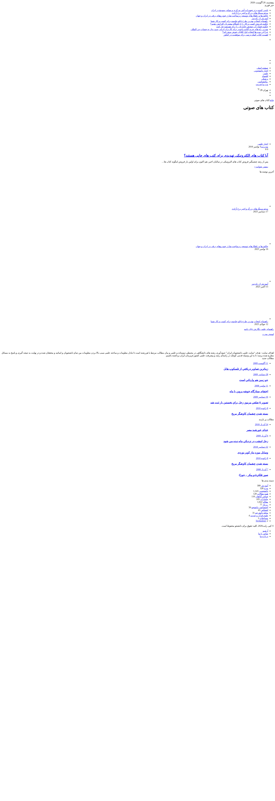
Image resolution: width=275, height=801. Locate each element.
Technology (261, 521)
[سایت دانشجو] (254, 55)
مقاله (265, 502)
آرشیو (265, 531)
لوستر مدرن (268, 334)
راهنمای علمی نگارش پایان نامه (259, 329)
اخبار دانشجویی (261, 70)
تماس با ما (263, 533)
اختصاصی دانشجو (260, 507)
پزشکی (264, 79)
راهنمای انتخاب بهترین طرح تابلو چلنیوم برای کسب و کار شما (239, 21)
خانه (272, 100)
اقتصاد (265, 76)
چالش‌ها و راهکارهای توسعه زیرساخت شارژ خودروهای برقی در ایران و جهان (232, 15)
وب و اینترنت (262, 84)
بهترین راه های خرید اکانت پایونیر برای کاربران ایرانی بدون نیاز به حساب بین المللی (229, 29)
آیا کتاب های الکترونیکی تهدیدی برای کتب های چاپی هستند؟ (226, 155)
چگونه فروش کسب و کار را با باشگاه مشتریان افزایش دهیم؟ (239, 24)
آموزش (264, 485)
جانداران (264, 499)
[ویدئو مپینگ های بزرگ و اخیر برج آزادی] (240, 206)
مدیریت (264, 146)
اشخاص (264, 510)
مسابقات (264, 518)
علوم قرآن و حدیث (259, 515)
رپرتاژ (265, 504)
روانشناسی (263, 81)
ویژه (266, 488)
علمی (265, 73)
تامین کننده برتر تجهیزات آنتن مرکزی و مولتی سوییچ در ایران (239, 10)
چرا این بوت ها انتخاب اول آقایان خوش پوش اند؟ (245, 32)
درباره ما (264, 536)
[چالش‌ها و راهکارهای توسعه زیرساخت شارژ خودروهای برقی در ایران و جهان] (240, 243)
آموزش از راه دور (260, 18)
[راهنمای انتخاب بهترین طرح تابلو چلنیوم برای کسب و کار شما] (240, 318)
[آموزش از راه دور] (240, 281)
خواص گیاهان (262, 496)
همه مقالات (262, 494)
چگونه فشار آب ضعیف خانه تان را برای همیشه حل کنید (242, 26)
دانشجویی (263, 491)
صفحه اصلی (262, 68)
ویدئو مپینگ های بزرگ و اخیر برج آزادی (250, 13)
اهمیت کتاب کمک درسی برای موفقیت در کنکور (245, 35)
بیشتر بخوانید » (261, 166)
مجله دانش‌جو (261, 513)
